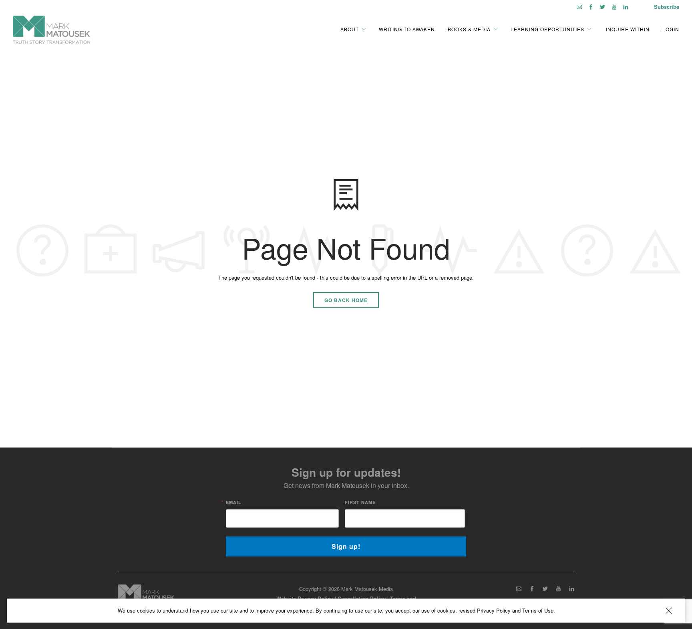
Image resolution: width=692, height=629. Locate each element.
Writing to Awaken (407, 29)
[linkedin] (625, 6)
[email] (579, 6)
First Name (360, 502)
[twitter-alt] (602, 6)
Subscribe (666, 6)
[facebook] (590, 6)
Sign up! (346, 546)
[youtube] (614, 6)
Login (670, 29)
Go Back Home (346, 300)
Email (233, 502)
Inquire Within (627, 29)
